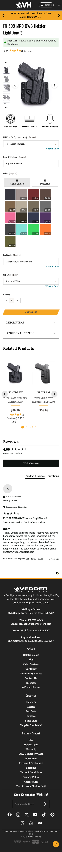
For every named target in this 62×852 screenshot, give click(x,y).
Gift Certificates (31, 687)
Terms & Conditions (31, 772)
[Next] (59, 15)
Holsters (31, 701)
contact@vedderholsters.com (35, 623)
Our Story (31, 668)
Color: (10, 173)
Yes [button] (27, 558)
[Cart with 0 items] (58, 5)
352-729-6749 (35, 620)
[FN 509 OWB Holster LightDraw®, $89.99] (15, 373)
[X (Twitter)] (26, 814)
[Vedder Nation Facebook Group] (39, 823)
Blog (31, 659)
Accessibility (31, 781)
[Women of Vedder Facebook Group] (31, 823)
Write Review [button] (31, 463)
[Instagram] (18, 814)
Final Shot (31, 720)
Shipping (31, 767)
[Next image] (55, 85)
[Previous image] (15, 85)
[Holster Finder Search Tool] (46, 5)
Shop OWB (33, 16)
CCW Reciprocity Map (31, 753)
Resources (31, 758)
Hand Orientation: (14, 156)
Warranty (31, 749)
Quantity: (6, 294)
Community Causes (31, 673)
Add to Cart (19, 312)
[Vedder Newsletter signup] (45, 804)
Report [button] (33, 558)
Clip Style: (11, 274)
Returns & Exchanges (31, 763)
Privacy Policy (31, 776)
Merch (31, 706)
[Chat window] (56, 844)
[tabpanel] (31, 218)
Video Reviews (31, 664)
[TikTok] (44, 814)
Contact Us (31, 678)
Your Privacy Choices (28, 786)
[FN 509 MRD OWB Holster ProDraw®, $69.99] (43, 373)
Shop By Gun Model (31, 725)
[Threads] (22, 823)
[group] (31, 449)
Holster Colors (31, 654)
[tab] (17, 182)
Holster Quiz (31, 744)
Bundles (31, 715)
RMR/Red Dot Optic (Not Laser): (19, 137)
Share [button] (40, 558)
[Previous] (3, 15)
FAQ (31, 739)
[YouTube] (35, 814)
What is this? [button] (52, 148)
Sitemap (31, 682)
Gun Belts (31, 711)
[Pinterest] (52, 814)
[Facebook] (9, 814)
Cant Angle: (12, 255)
